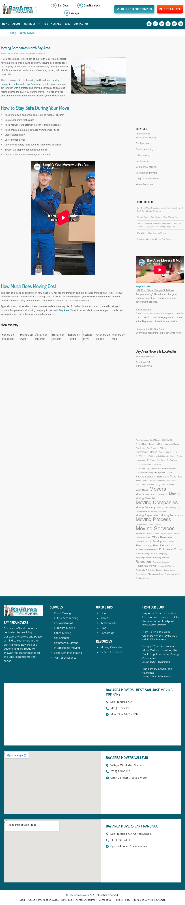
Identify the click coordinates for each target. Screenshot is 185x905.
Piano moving (143, 545)
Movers (157, 488)
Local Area (171, 480)
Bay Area (167, 439)
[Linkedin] (168, 23)
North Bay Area (61, 310)
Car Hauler (140, 448)
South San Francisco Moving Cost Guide (154, 239)
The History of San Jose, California (151, 232)
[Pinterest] (174, 23)
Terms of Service (143, 900)
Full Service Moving (146, 137)
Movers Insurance (146, 494)
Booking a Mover (156, 444)
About (16, 23)
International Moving (146, 172)
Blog (67, 23)
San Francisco (92, 5)
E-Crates (172, 460)
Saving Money (170, 570)
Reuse (159, 570)
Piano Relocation (162, 545)
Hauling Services (145, 476)
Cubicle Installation (157, 456)
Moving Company (145, 507)
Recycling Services (161, 557)
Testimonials (52, 23)
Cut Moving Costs (174, 456)
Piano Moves (168, 541)
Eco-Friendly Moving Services (148, 464)
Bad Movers (155, 440)
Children (163, 448)
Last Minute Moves (157, 480)
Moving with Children (170, 533)
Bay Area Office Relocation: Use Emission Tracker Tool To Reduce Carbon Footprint (160, 617)
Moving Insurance (158, 511)
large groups (166, 317)
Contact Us (81, 23)
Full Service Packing (144, 472)
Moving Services (155, 528)
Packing (157, 541)
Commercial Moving (146, 166)
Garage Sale (159, 472)
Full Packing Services (167, 468)
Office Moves (143, 537)
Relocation (143, 561)
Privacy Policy (122, 900)
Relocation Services (160, 562)
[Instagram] (155, 23)
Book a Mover (142, 444)
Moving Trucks (153, 533)
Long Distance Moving (147, 178)
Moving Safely (155, 524)
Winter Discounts (145, 184)
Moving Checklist (145, 498)
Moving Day (175, 507)
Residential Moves (146, 565)
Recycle (153, 553)
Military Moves (142, 489)
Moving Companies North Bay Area (25, 47)
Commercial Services (168, 452)
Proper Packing (142, 553)
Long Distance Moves (165, 484)
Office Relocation (162, 537)
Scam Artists (141, 574)
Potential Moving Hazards (147, 549)
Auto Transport (142, 440)
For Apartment (143, 143)
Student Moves (142, 578)
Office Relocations (143, 541)
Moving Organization (147, 515)
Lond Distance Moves (145, 484)
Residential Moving (166, 566)
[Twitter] (161, 23)
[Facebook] (149, 23)
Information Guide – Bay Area (55, 900)
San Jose (63, 5)
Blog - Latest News (22, 33)
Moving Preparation (172, 515)
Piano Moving (143, 133)
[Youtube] (180, 23)
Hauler (170, 472)
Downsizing (140, 460)
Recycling (163, 553)
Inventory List (141, 480)
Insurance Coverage (169, 476)
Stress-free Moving (173, 574)
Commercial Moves (146, 452)
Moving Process (153, 519)
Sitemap (161, 900)
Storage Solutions (155, 574)
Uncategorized (28, 53)
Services (30, 23)
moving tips (140, 533)
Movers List (162, 494)
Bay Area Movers (145, 356)
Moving (174, 493)
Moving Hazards (143, 511)
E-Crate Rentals (156, 460)
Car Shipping (142, 161)
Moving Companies (157, 502)
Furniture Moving (144, 149)
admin (43, 53)
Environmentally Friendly (146, 468)
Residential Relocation (145, 570)
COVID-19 (141, 456)
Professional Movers (170, 549)
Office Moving (143, 155)
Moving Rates (141, 524)
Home (5, 23)
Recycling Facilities (144, 557)
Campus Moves (172, 444)
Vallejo (75, 13)
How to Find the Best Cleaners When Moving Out (157, 217)
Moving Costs (163, 507)
